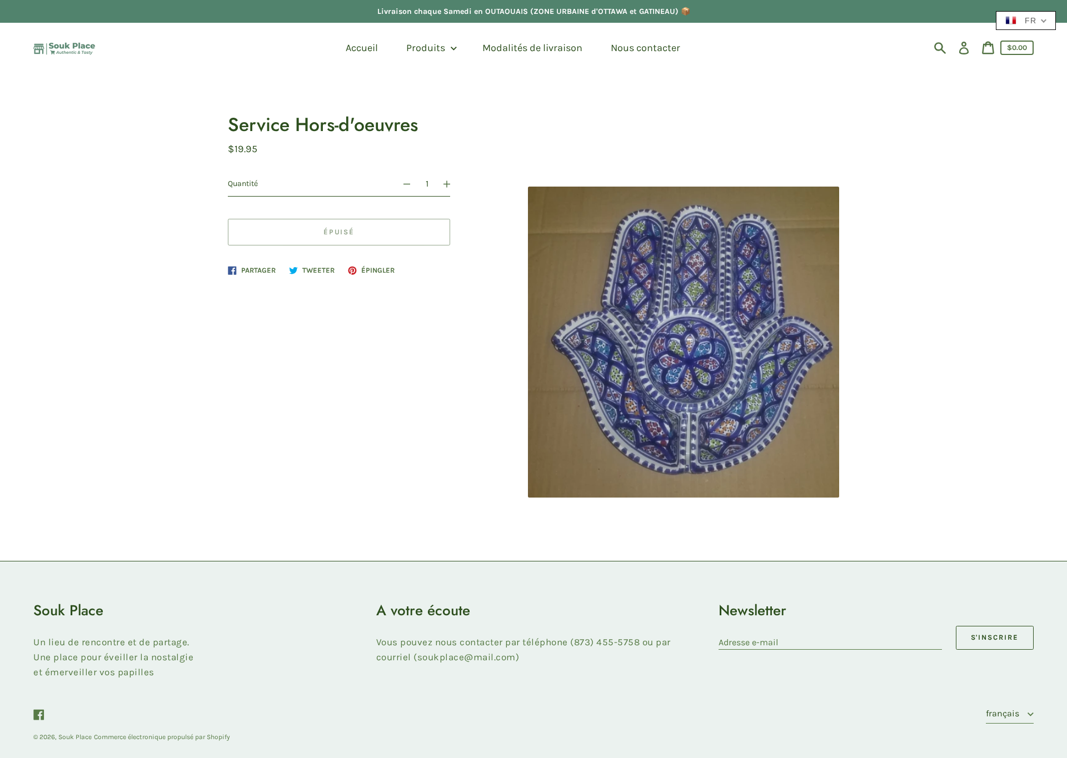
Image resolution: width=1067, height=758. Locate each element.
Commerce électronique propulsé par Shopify (162, 737)
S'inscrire (995, 637)
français (1003, 713)
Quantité (243, 183)
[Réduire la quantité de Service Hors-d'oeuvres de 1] (402, 184)
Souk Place (75, 737)
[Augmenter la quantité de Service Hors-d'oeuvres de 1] (452, 184)
